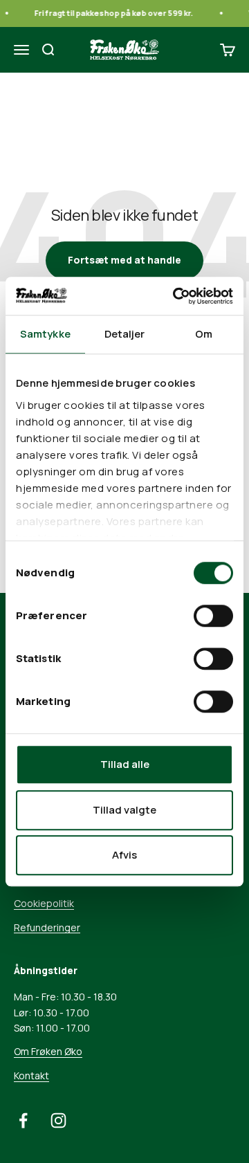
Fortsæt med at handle (124, 259)
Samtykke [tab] (45, 334)
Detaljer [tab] (124, 334)
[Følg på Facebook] (23, 1120)
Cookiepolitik (44, 903)
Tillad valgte (124, 810)
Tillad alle (124, 764)
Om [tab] (203, 334)
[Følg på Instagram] (58, 1120)
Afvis (124, 855)
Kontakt (31, 1075)
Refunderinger (47, 927)
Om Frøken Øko (48, 1051)
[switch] (213, 616)
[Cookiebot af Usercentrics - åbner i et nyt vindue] (175, 296)
